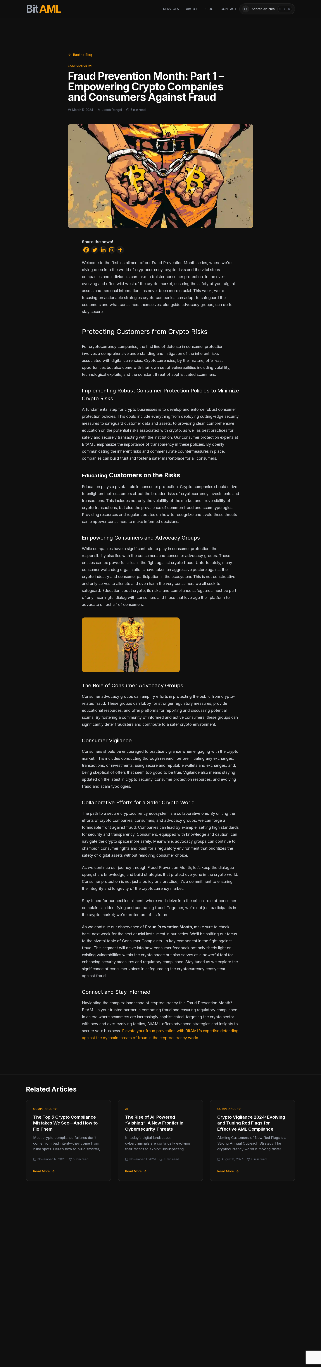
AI (126, 1109)
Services (171, 9)
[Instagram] (112, 250)
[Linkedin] (103, 250)
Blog (209, 9)
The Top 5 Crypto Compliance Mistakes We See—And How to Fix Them (65, 1123)
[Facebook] (86, 250)
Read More (41, 1171)
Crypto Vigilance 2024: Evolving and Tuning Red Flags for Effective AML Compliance (251, 1123)
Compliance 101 (80, 65)
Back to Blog (82, 55)
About (192, 9)
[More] (120, 250)
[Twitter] (94, 250)
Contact (229, 9)
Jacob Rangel (112, 110)
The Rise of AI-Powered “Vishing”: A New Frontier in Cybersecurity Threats (154, 1123)
